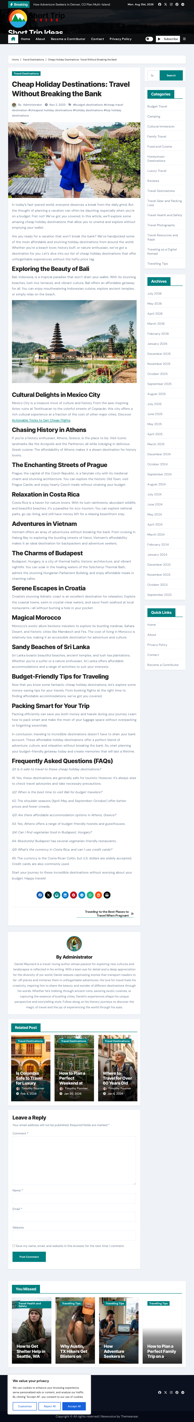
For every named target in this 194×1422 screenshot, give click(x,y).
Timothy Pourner (32, 1088)
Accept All (74, 1406)
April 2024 (155, 524)
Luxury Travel (156, 171)
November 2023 (158, 575)
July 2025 (154, 404)
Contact (97, 39)
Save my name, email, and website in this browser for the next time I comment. (70, 1246)
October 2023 (157, 585)
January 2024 (157, 555)
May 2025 (154, 424)
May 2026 (154, 304)
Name (18, 1190)
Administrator (32, 105)
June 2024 (155, 504)
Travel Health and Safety (164, 215)
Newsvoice (108, 1416)
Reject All (50, 1406)
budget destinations (89, 105)
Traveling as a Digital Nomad (162, 251)
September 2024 (159, 474)
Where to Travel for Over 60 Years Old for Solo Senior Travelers (117, 1083)
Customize (25, 1406)
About (40, 39)
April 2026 (155, 314)
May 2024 (154, 514)
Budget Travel (157, 106)
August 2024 (156, 484)
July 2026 (154, 294)
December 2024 (159, 454)
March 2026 (156, 324)
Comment (20, 1133)
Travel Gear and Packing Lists (164, 203)
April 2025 (155, 434)
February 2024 (158, 545)
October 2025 (157, 374)
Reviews (153, 181)
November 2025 (159, 364)
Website (18, 1228)
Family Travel (156, 136)
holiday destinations (89, 110)
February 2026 (158, 334)
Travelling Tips (157, 264)
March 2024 (156, 535)
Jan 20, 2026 (72, 1094)
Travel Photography (161, 225)
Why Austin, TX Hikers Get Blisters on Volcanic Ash (73, 1354)
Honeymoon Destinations (156, 159)
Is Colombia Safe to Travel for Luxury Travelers (29, 1081)
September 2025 (159, 384)
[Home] (13, 39)
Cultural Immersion (160, 126)
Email (17, 1209)
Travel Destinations (26, 73)
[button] (184, 39)
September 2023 (159, 595)
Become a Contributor (68, 39)
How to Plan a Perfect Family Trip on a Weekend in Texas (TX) (161, 1356)
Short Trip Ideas (35, 32)
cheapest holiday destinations (51, 110)
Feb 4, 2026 (29, 1094)
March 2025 (156, 444)
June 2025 (155, 414)
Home (25, 39)
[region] (49, 1394)
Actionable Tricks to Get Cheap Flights (41, 420)
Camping (153, 116)
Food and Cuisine (159, 147)
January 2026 (157, 344)
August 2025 (156, 394)
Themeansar (129, 1416)
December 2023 (159, 565)
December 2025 (159, 354)
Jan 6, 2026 (115, 1094)
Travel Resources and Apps (162, 237)
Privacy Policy (120, 39)
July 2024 (154, 494)
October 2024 (157, 464)
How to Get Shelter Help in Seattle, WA (31, 1351)
